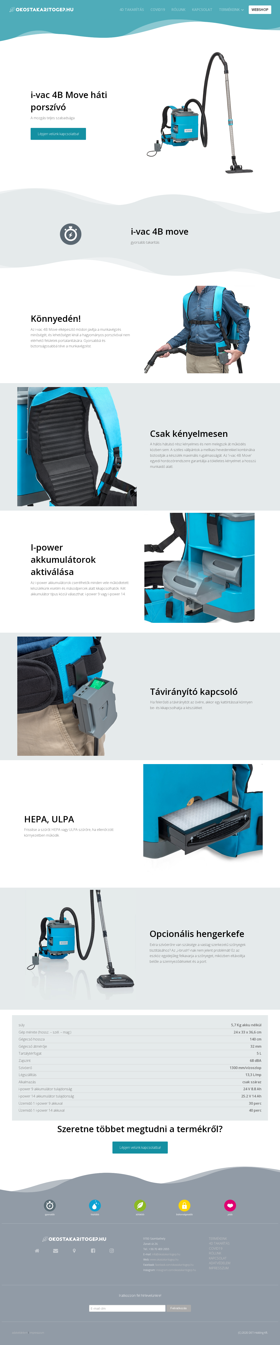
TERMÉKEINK (229, 9)
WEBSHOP (260, 9)
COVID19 (157, 9)
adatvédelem (20, 1333)
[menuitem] (131, 9)
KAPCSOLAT (202, 9)
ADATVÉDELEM (219, 1263)
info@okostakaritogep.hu (166, 1254)
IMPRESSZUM (219, 1268)
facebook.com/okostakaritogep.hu (174, 1265)
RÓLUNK (179, 9)
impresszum (37, 1333)
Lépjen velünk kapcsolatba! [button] (58, 133)
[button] (37, 1251)
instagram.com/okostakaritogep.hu (176, 1270)
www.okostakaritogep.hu (164, 1259)
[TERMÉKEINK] (41, 10)
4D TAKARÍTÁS (131, 9)
